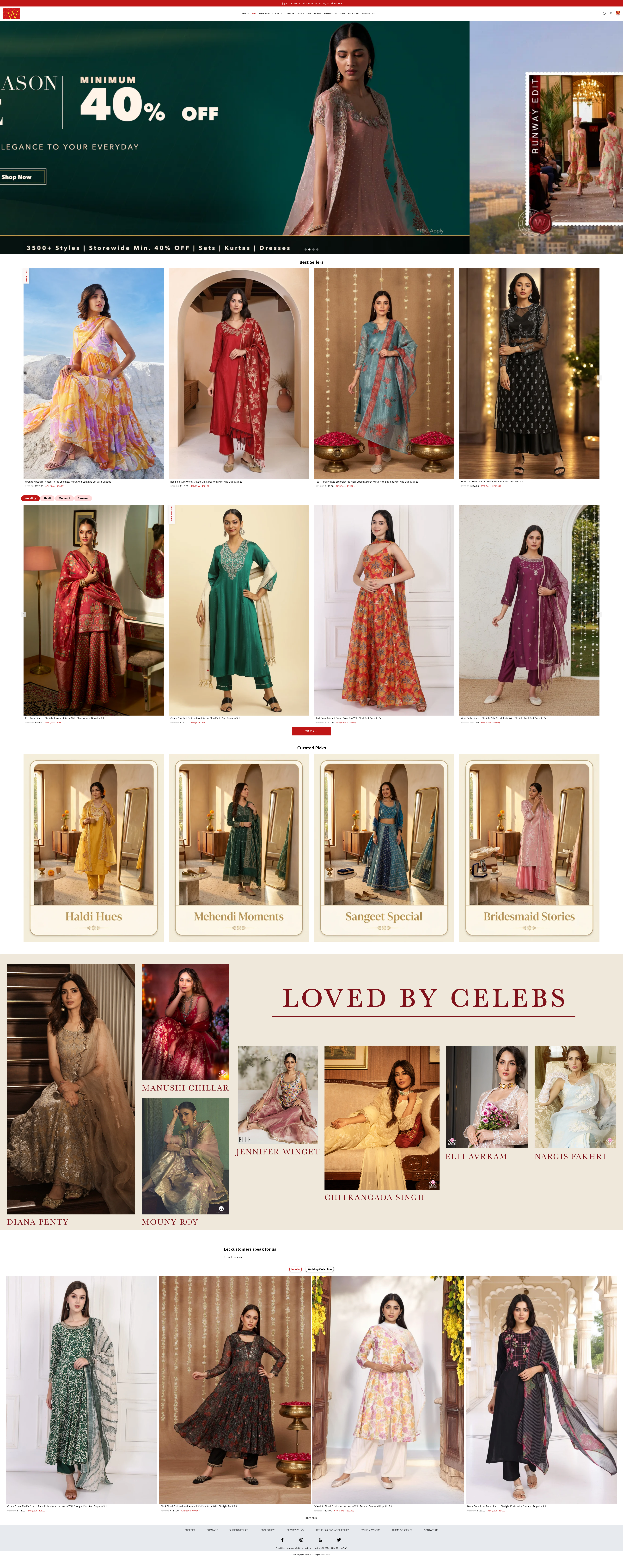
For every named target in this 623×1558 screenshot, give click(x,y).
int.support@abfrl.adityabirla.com (301, 1548)
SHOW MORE (311, 1518)
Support (190, 1530)
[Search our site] (604, 13)
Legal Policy (267, 1530)
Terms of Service (402, 1530)
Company (212, 1530)
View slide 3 (313, 249)
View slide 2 (309, 249)
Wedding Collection (320, 1269)
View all (311, 731)
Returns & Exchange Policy (332, 1530)
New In (295, 1269)
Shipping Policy (238, 1530)
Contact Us (431, 1530)
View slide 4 (317, 249)
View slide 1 (306, 249)
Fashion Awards (370, 1530)
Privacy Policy (295, 1530)
